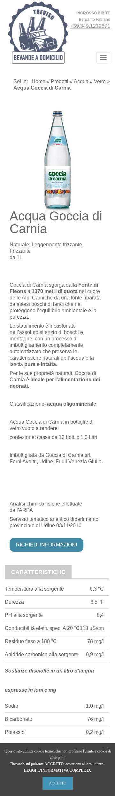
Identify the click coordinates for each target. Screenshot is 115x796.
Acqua (81, 81)
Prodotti (59, 81)
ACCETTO (57, 783)
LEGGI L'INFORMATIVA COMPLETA (57, 770)
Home (38, 81)
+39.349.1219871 (90, 26)
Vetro (100, 81)
